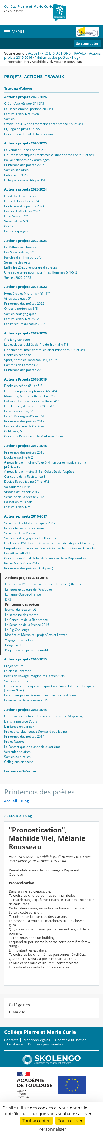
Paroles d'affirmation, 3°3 (23, 257)
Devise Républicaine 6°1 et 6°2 (26, 481)
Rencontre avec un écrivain (24, 528)
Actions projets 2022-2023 (25, 240)
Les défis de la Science (20, 196)
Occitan (9, 226)
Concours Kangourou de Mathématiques (34, 436)
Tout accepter (36, 1121)
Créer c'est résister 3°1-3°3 (24, 103)
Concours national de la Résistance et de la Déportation (45, 558)
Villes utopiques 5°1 (18, 298)
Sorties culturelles (17, 681)
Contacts (11, 1040)
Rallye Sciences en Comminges (27, 160)
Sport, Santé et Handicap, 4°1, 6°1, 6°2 (32, 360)
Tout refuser (70, 1121)
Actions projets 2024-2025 (25, 143)
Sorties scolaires (16, 170)
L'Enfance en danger (19, 726)
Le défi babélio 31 (17, 553)
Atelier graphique (17, 339)
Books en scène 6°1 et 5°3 (23, 385)
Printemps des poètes (52, 57)
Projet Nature (14, 741)
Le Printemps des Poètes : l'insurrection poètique (40, 695)
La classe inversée (17, 671)
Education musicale (18, 502)
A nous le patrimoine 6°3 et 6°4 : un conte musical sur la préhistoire (45, 464)
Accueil (33, 53)
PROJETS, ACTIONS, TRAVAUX (63, 53)
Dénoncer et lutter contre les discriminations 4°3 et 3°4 (44, 350)
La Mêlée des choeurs (20, 247)
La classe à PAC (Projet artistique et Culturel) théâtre (43, 584)
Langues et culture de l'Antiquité (28, 589)
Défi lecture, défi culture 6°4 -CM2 (29, 406)
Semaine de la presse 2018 (24, 497)
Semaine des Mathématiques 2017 (29, 523)
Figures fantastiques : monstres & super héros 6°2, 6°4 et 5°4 (49, 155)
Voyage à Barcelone (19, 640)
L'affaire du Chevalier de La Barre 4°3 (31, 401)
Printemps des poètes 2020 (24, 370)
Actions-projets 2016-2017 (25, 516)
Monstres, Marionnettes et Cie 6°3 (29, 396)
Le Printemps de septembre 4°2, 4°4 (30, 391)
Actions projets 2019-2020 (25, 333)
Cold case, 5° (13, 431)
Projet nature (14, 666)
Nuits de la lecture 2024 (21, 201)
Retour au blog (18, 815)
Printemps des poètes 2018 (24, 452)
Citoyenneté (14, 645)
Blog (75, 57)
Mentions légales (37, 1040)
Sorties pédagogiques (20, 313)
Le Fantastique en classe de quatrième (32, 746)
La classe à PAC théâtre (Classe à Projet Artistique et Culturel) (49, 543)
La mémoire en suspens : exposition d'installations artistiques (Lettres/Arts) (49, 688)
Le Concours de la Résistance (26, 619)
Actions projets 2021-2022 (25, 286)
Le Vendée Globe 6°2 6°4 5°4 (25, 150)
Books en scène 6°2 (18, 457)
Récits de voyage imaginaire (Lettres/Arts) (35, 676)
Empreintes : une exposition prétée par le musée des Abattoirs (50, 548)
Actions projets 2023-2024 (25, 189)
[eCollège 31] (87, 31)
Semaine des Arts (17, 262)
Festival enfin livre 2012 (21, 318)
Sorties (9, 118)
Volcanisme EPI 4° (17, 487)
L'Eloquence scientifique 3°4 (24, 180)
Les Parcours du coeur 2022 (24, 323)
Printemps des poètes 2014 (24, 736)
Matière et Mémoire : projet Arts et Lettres (36, 634)
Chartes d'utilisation (71, 1040)
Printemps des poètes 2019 (24, 421)
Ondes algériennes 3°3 (21, 308)
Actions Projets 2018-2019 (25, 379)
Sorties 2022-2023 (17, 277)
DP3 (8, 599)
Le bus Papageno (16, 231)
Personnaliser (52, 1129)
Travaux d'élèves (18, 88)
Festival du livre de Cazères (24, 426)
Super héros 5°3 (16, 221)
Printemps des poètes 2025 (24, 165)
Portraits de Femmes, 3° (22, 365)
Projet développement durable (27, 650)
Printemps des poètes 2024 (24, 206)
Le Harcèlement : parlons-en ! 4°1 (28, 108)
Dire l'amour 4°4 (16, 216)
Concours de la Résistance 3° (25, 476)
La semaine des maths (21, 614)
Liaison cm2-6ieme (20, 771)
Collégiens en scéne (19, 761)
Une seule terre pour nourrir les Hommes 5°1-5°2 (40, 272)
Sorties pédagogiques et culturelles (30, 538)
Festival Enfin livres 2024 (22, 211)
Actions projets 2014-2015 (25, 659)
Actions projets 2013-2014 (25, 709)
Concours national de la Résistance (29, 134)
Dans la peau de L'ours (20, 721)
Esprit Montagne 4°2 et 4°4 (24, 416)
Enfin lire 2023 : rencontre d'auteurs (30, 267)
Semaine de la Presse (20, 533)
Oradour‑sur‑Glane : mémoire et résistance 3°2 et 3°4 (43, 123)
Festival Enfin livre (17, 507)
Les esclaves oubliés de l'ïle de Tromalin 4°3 (36, 344)
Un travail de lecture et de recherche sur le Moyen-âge (44, 716)
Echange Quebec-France (23, 594)
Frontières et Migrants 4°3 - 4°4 (27, 293)
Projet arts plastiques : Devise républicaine (35, 731)
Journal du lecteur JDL (20, 609)
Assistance (14, 1044)
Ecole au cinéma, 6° (18, 411)
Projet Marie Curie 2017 (21, 563)
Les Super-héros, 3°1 (19, 252)
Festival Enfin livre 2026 (21, 113)
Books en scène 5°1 (18, 355)
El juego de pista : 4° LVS (22, 128)
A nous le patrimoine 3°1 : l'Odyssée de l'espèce (39, 471)
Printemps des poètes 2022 (24, 303)
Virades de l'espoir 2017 (21, 492)
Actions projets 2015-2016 (26, 577)
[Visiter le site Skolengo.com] (51, 1063)
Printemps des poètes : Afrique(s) (28, 568)
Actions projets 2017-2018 (25, 445)
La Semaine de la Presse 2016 (27, 624)
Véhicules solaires (17, 751)
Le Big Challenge (17, 629)
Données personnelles (45, 1044)
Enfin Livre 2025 (16, 175)
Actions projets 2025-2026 (25, 97)
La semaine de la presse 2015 (26, 700)
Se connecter (87, 43)
